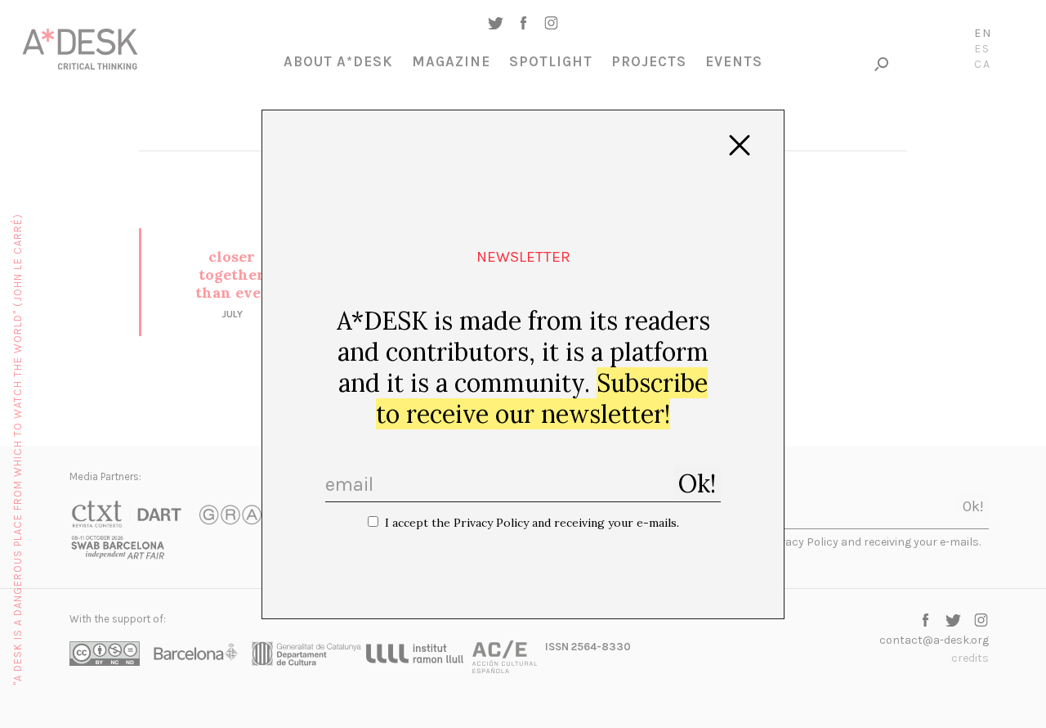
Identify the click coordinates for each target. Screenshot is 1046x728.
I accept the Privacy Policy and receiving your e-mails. (532, 522)
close (739, 145)
